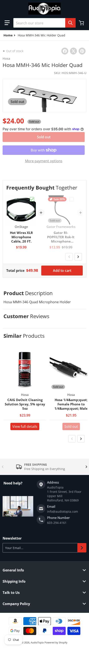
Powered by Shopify (55, 642)
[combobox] (44, 23)
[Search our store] (70, 23)
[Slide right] (78, 256)
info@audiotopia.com (62, 511)
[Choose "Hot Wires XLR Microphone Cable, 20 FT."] (32, 199)
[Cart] (81, 22)
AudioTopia (37, 642)
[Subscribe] (81, 548)
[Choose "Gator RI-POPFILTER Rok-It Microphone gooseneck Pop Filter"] (71, 199)
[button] (7, 23)
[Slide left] (69, 256)
